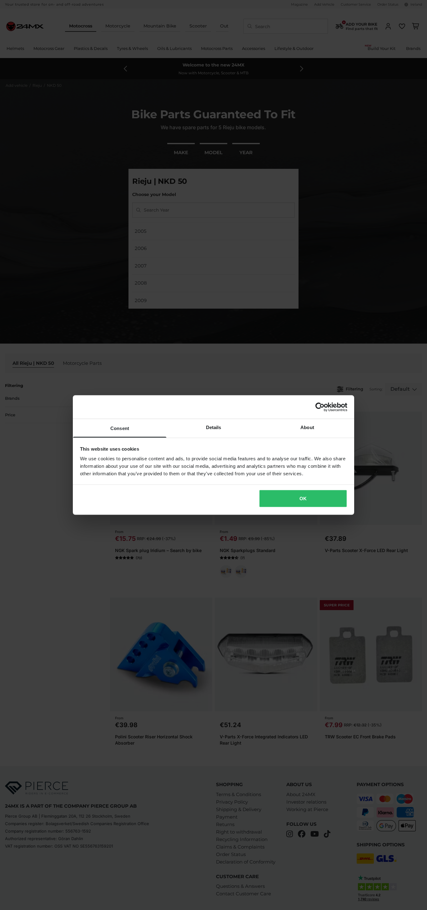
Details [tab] (213, 427)
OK (303, 498)
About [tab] (307, 427)
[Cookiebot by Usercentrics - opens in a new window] (320, 407)
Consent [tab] (119, 428)
